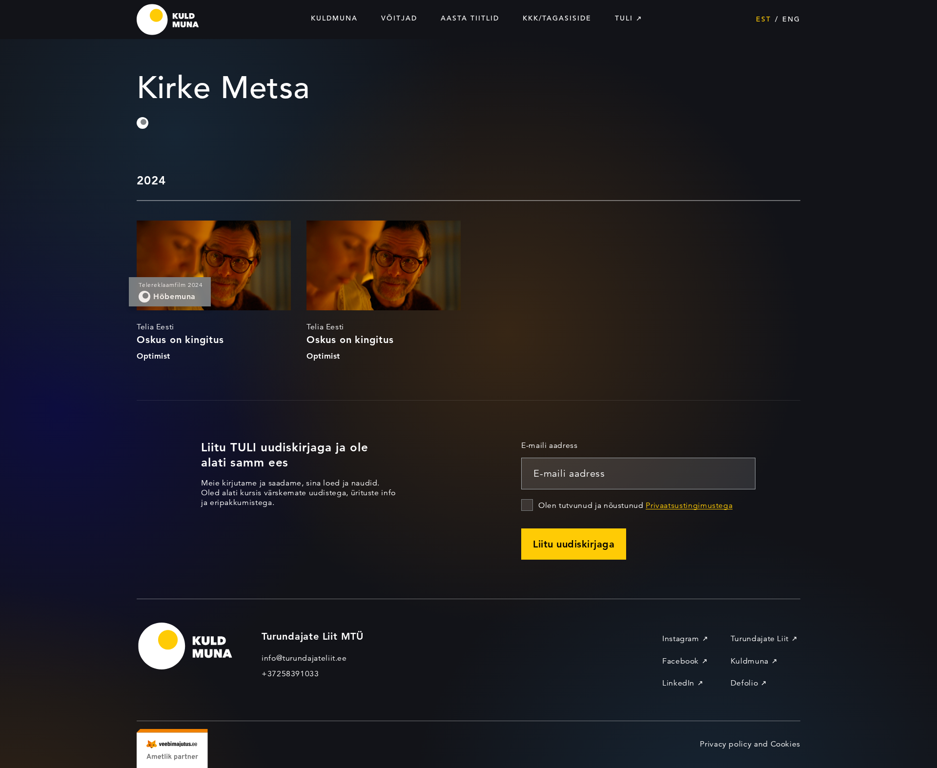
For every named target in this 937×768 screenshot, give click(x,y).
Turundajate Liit (760, 639)
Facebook (680, 661)
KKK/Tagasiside (557, 18)
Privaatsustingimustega (689, 505)
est (763, 19)
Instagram (680, 639)
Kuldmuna (334, 18)
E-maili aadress (549, 445)
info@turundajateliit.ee (304, 658)
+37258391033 (290, 674)
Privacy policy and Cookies (750, 744)
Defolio (744, 683)
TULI (624, 18)
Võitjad (399, 18)
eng (791, 19)
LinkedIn (678, 683)
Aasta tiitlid (470, 18)
